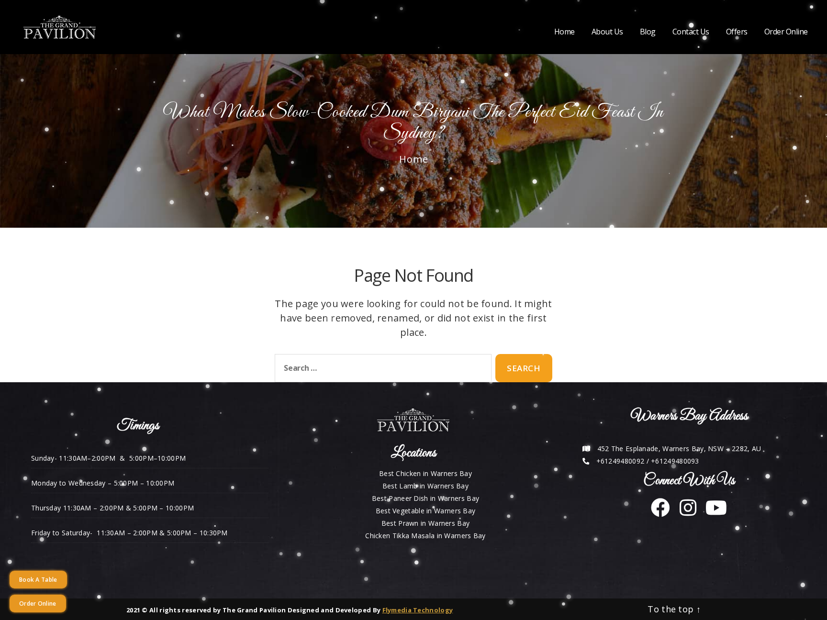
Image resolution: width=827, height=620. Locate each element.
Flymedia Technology (417, 610)
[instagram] (684, 512)
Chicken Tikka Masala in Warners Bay (425, 535)
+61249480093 (675, 460)
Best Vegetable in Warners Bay (426, 510)
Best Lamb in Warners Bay (425, 485)
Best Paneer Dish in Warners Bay (425, 498)
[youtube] (712, 512)
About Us (607, 31)
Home (564, 31)
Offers (737, 31)
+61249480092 (620, 460)
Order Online (786, 31)
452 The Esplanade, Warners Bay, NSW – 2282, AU (679, 448)
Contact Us (690, 31)
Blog (648, 31)
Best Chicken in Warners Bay (425, 473)
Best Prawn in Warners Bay (425, 523)
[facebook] (660, 512)
